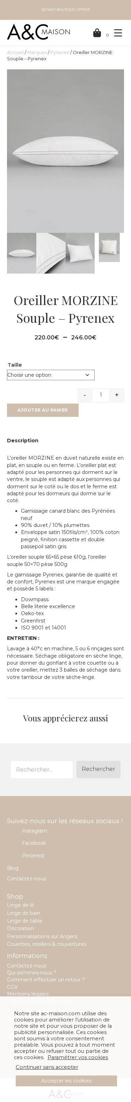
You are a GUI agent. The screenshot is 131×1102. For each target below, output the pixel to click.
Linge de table (24, 921)
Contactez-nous (26, 878)
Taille (15, 365)
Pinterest (33, 855)
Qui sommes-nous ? (31, 973)
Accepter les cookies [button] (66, 1081)
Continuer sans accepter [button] (47, 1067)
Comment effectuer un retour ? (46, 980)
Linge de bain (23, 913)
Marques (37, 52)
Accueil (15, 52)
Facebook (34, 843)
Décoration (20, 928)
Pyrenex (59, 52)
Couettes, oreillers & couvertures (46, 944)
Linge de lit (20, 905)
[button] (99, 769)
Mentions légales (28, 994)
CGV (12, 987)
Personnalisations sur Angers (42, 936)
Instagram (34, 831)
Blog (13, 868)
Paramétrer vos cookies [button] (78, 1057)
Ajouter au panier (42, 410)
